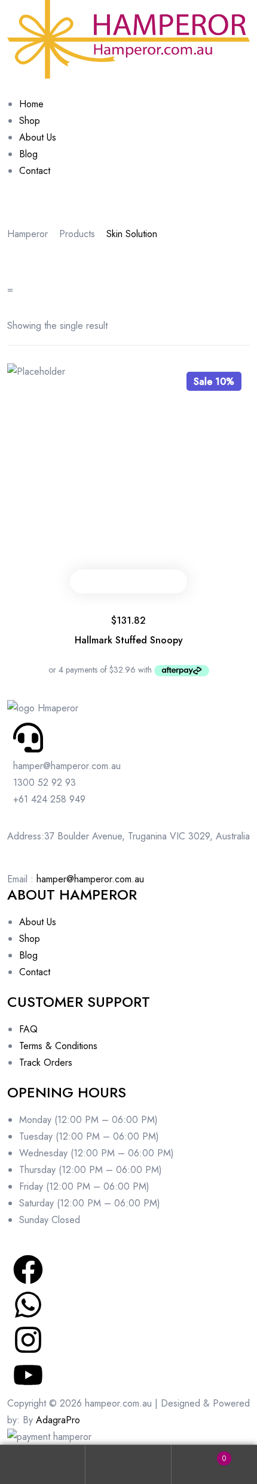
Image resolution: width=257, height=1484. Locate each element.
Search (128, 1464)
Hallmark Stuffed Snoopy (129, 640)
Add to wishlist (142, 581)
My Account (42, 1464)
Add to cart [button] (89, 581)
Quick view (115, 581)
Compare (168, 581)
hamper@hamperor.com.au (90, 879)
